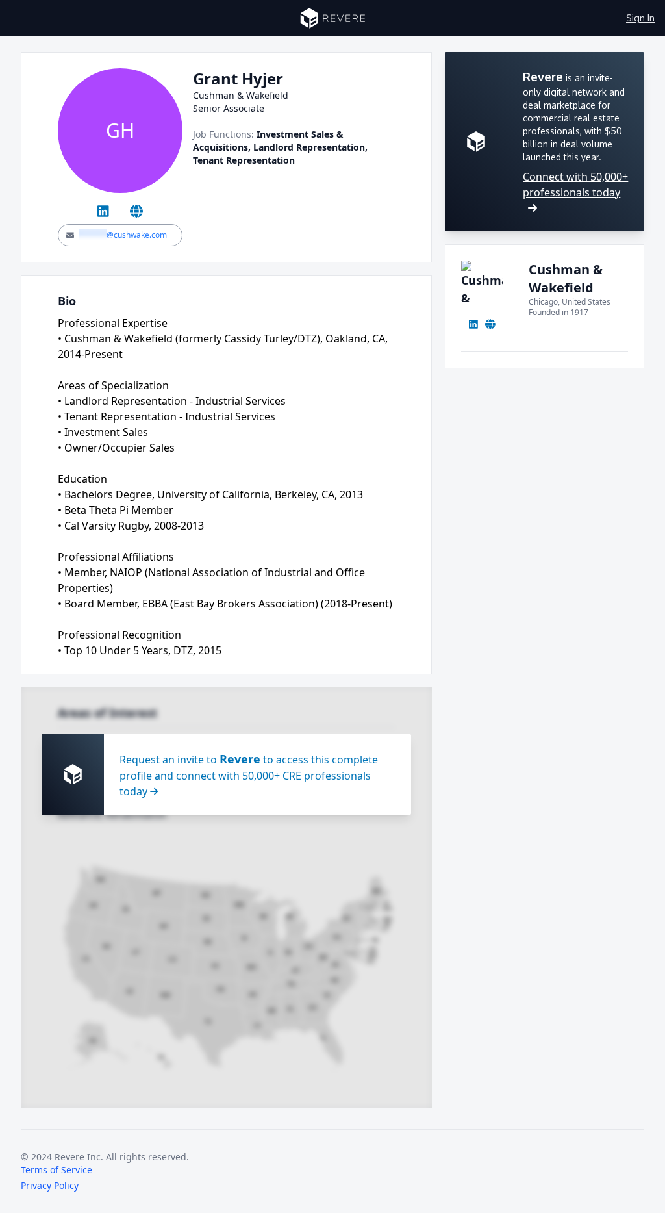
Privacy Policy (50, 1185)
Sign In (640, 17)
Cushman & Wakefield (566, 278)
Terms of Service (56, 1170)
